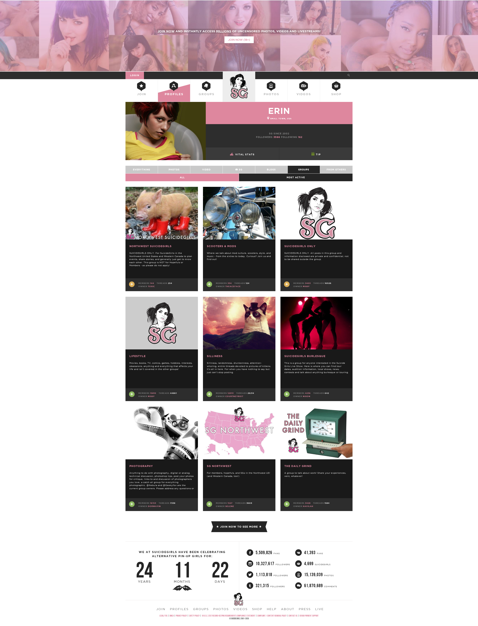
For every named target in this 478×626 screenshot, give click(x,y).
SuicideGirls (239, 75)
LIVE (319, 609)
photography (141, 466)
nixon (306, 396)
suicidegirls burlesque (304, 356)
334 (230, 283)
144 (152, 283)
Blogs (271, 169)
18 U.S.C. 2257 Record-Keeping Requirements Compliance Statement (228, 615)
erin (279, 111)
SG (240, 169)
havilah (308, 506)
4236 (308, 393)
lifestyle (137, 356)
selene (229, 506)
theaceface (233, 286)
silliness (215, 356)
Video (206, 169)
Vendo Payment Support (309, 615)
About (287, 609)
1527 (230, 503)
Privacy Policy (181, 615)
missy (306, 286)
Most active (296, 177)
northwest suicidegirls (150, 246)
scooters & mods (221, 246)
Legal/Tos (163, 615)
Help (272, 609)
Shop (336, 94)
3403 (308, 283)
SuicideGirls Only (300, 246)
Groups (206, 94)
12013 (231, 393)
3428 (308, 503)
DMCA (172, 615)
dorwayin (154, 506)
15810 (153, 393)
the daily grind (298, 466)
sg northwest (219, 466)
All (182, 177)
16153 (153, 503)
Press (305, 609)
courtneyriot (234, 396)
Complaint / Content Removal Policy (271, 615)
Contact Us (292, 615)
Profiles (174, 94)
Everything (141, 169)
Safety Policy (194, 615)
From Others (336, 169)
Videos (304, 94)
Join (141, 94)
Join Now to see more (239, 526)
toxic (151, 286)
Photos (271, 94)
